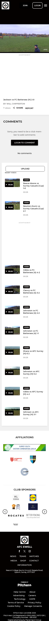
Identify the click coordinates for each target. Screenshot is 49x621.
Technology (19, 599)
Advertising (19, 595)
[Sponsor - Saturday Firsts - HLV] (16, 498)
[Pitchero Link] (24, 585)
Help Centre (20, 592)
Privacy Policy (34, 602)
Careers (32, 595)
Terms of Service (16, 602)
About (32, 592)
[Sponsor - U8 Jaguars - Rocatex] (16, 516)
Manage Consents (33, 606)
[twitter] (24, 551)
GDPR (32, 599)
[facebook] (19, 552)
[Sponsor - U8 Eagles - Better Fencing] (33, 516)
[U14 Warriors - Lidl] (33, 498)
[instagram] (29, 552)
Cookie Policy (13, 606)
